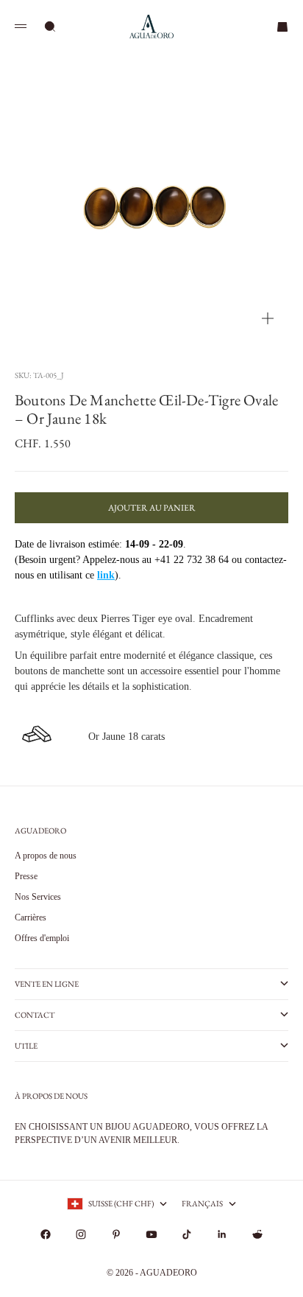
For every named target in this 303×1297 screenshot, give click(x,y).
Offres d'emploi (42, 938)
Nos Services (38, 897)
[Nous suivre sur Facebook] (45, 1234)
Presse (26, 876)
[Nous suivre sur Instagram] (81, 1234)
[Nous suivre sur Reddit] (257, 1234)
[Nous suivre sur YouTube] (151, 1234)
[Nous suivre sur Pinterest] (116, 1234)
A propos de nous (45, 855)
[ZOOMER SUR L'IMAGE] (267, 318)
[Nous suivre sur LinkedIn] (222, 1234)
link (106, 575)
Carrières (30, 917)
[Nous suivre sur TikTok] (187, 1234)
